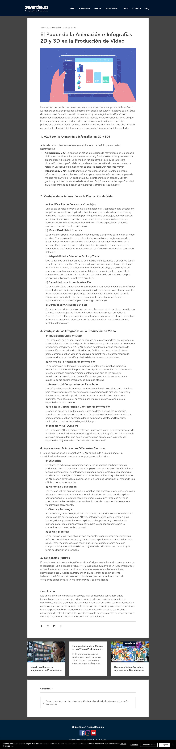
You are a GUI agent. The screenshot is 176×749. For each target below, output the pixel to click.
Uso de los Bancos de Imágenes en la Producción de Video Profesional (45, 668)
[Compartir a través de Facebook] (41, 626)
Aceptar (164, 744)
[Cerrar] (172, 744)
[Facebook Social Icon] (82, 732)
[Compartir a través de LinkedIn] (54, 626)
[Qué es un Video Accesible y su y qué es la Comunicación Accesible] (130, 651)
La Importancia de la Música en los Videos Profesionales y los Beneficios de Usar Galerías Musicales (88, 647)
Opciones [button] (134, 744)
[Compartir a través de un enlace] (60, 626)
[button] (125, 8)
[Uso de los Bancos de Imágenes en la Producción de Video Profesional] (46, 651)
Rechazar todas (149, 744)
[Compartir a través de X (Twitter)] (48, 626)
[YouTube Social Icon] (93, 732)
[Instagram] (87, 732)
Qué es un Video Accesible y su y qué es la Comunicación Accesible (129, 668)
